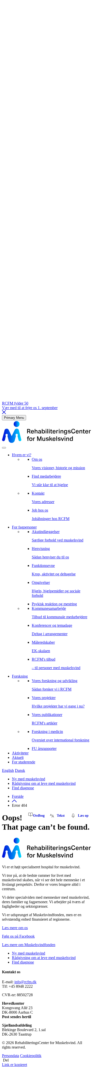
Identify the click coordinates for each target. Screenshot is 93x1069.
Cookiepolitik (30, 1056)
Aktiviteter (20, 753)
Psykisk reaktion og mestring (54, 604)
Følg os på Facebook (18, 936)
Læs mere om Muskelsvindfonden (28, 945)
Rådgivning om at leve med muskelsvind (44, 783)
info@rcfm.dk (25, 982)
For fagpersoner (24, 527)
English (8, 770)
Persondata (10, 1056)
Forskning (20, 676)
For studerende (23, 762)
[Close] (4, 413)
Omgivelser (56, 589)
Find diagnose (23, 788)
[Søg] (4, 447)
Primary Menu (14, 418)
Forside (18, 796)
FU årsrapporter (44, 748)
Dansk (20, 770)
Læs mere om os (15, 928)
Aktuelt (18, 757)
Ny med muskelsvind (28, 779)
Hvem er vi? (21, 455)
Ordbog (39, 815)
